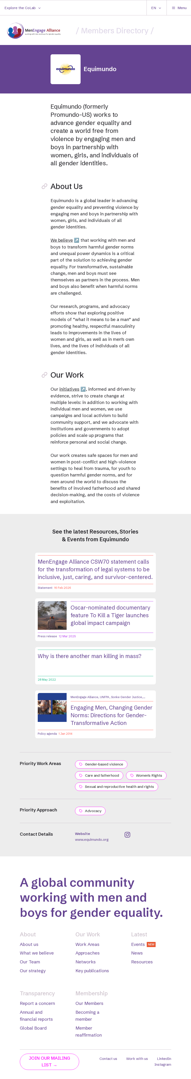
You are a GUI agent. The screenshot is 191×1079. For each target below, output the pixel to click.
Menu (182, 8)
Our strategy (33, 970)
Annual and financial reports (36, 1016)
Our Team (30, 962)
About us (29, 944)
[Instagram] (127, 835)
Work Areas (87, 944)
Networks (85, 962)
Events (142, 944)
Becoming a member (87, 1016)
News (137, 953)
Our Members (89, 1003)
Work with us (137, 1058)
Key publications (92, 970)
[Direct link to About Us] (44, 186)
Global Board (33, 1028)
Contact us (108, 1058)
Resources (142, 962)
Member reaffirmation (88, 1031)
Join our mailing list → (49, 1061)
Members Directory (114, 30)
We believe (62, 240)
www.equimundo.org (92, 839)
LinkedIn (164, 1058)
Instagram (162, 1064)
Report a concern (37, 1003)
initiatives (69, 389)
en (153, 8)
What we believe (37, 953)
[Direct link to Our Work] (44, 375)
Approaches (87, 953)
